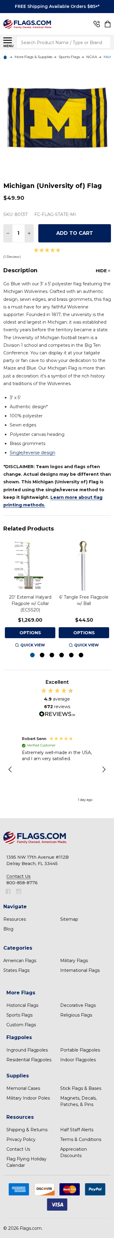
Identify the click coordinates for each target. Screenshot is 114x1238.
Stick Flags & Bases (80, 1088)
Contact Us (18, 1149)
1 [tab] (32, 655)
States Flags (16, 970)
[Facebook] (8, 891)
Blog (8, 929)
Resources (14, 919)
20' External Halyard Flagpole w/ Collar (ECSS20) (30, 603)
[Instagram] (18, 891)
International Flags (80, 970)
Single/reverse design (32, 452)
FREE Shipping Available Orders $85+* (57, 6)
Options (30, 632)
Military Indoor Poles (28, 1098)
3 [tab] (52, 655)
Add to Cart (74, 233)
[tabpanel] (30, 595)
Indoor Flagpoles (78, 1059)
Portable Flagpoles (80, 1050)
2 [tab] (42, 655)
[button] (10, 769)
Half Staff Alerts (76, 1129)
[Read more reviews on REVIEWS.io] (57, 714)
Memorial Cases (23, 1088)
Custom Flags (21, 1025)
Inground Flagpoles (27, 1050)
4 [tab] (62, 655)
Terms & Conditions (80, 1139)
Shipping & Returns (26, 1129)
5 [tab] (71, 655)
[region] (57, 769)
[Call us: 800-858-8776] (96, 24)
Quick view (32, 645)
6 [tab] (81, 655)
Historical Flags (22, 1005)
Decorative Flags (78, 1005)
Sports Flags (19, 1015)
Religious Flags (76, 1015)
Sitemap (69, 919)
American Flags (19, 960)
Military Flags (74, 960)
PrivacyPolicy (21, 1139)
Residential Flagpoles (28, 1059)
